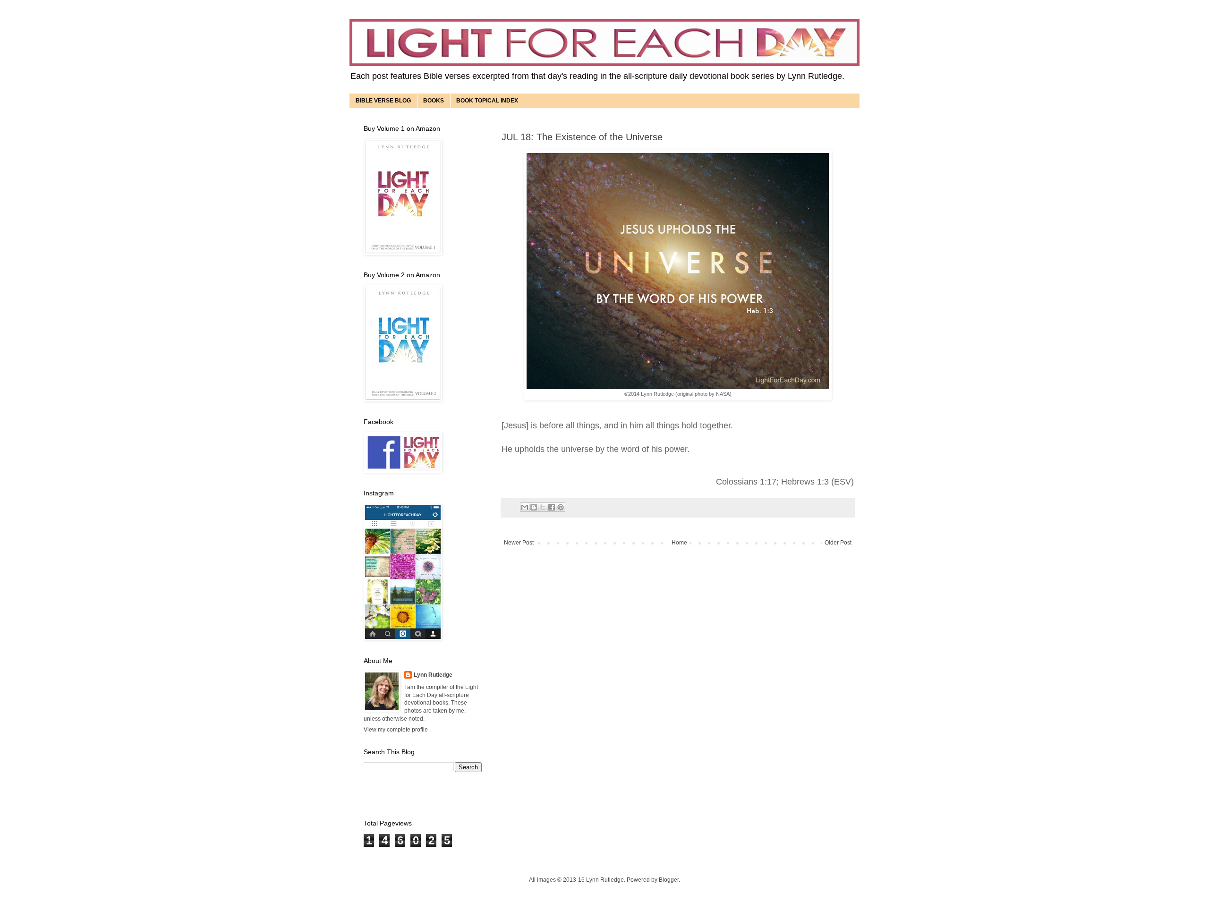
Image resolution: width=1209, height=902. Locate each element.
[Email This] (524, 507)
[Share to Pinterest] (560, 507)
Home (679, 542)
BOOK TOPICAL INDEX (487, 100)
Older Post (838, 542)
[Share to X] (542, 507)
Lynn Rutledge (433, 675)
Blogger (669, 879)
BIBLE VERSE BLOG (383, 100)
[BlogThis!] (533, 507)
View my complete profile (396, 729)
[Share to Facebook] (551, 507)
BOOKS (433, 100)
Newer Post (519, 542)
